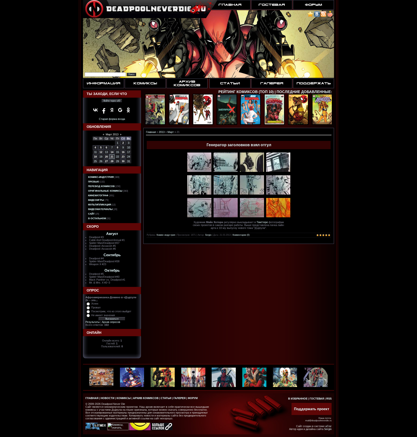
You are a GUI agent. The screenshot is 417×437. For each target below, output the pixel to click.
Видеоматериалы (100, 209)
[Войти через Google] (120, 110)
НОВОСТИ (107, 398)
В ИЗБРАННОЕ (297, 398)
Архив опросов (111, 321)
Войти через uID (112, 101)
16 (123, 152)
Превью (93, 181)
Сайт (91, 213)
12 (100, 152)
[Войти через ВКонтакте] (95, 110)
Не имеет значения (103, 315)
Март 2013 (112, 134)
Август (112, 234)
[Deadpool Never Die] (310, 16)
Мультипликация (99, 204)
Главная (151, 132)
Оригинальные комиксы (105, 190)
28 (112, 161)
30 (123, 161)
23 (123, 156)
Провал (95, 307)
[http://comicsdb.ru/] (140, 429)
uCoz (328, 426)
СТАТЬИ (166, 398)
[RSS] (323, 16)
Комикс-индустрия (101, 177)
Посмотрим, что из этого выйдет (111, 311)
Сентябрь (112, 255)
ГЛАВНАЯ (91, 398)
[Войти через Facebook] (103, 110)
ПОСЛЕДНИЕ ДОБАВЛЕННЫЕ (304, 92)
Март (170, 132)
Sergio (208, 235)
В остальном (97, 218)
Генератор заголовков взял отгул (239, 145)
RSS (329, 398)
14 (112, 152)
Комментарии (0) (241, 235)
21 (112, 156)
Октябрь (112, 270)
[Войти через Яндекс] (112, 110)
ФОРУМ (193, 398)
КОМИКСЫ (124, 398)
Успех (94, 303)
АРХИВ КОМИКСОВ (146, 398)
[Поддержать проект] (330, 16)
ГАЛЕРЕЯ (180, 398)
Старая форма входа (112, 118)
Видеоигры (96, 200)
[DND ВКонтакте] (317, 16)
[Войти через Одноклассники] (128, 110)
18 (95, 156)
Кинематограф (98, 195)
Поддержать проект (311, 409)
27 (106, 161)
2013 (162, 132)
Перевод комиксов (101, 186)
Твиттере (262, 222)
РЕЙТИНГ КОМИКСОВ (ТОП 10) (246, 92)
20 (106, 156)
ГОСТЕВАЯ (317, 398)
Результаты (92, 321)
